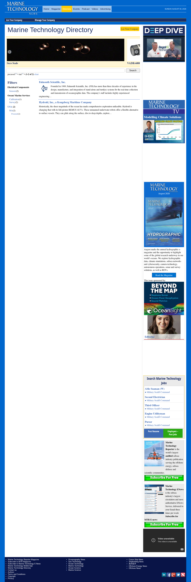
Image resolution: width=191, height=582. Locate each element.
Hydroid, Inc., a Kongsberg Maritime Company (65, 102)
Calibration (14, 99)
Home (46, 9)
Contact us (12, 570)
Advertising (105, 9)
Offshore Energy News (138, 566)
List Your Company (14, 20)
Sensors (12, 90)
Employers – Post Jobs (173, 433)
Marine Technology (76, 566)
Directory (67, 9)
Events (76, 9)
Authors (11, 572)
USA (10, 106)
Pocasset (14, 114)
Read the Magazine (164, 275)
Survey (12, 102)
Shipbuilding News (136, 562)
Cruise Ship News (136, 559)
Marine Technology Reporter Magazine (23, 559)
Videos (95, 9)
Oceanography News (76, 559)
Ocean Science (74, 568)
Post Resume (153, 431)
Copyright (12, 576)
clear (36, 74)
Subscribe (164, 477)
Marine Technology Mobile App (20, 566)
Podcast (85, 9)
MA (11, 110)
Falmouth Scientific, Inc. (52, 82)
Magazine (55, 9)
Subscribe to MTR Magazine (19, 562)
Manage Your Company (45, 20)
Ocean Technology (75, 564)
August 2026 (164, 193)
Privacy (11, 578)
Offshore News (135, 568)
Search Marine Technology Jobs (164, 380)
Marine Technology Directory (19, 568)
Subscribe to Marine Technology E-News (24, 564)
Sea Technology (74, 562)
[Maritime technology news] (22, 11)
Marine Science (74, 570)
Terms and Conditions (16, 574)
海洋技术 (132, 564)
